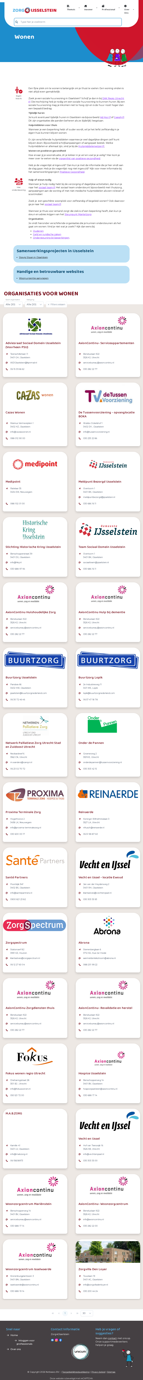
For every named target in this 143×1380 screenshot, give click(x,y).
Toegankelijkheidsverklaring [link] (75, 1372)
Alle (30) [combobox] (10, 304)
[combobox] (68, 22)
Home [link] (14, 1335)
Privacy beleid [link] (98, 1372)
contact (112, 1338)
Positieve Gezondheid (72, 172)
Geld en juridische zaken (47, 234)
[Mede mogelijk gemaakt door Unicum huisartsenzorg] (80, 1351)
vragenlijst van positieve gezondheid (79, 158)
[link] (31, 10)
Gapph (118, 117)
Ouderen (38, 231)
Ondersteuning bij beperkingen (51, 237)
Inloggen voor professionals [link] (25, 1342)
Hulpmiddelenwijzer (90, 146)
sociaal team (46, 187)
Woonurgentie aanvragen (34, 278)
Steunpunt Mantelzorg (78, 214)
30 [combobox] (84, 1313)
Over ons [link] (15, 1349)
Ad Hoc (104, 117)
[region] (35, 363)
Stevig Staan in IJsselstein (33, 257)
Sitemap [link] (111, 1372)
